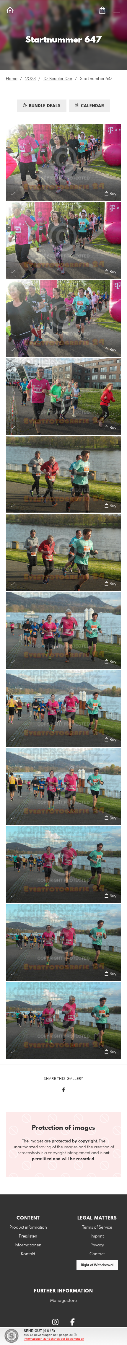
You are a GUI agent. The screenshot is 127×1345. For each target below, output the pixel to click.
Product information (28, 1227)
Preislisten (28, 1236)
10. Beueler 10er (57, 79)
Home (11, 79)
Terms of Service (97, 1227)
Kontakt (28, 1254)
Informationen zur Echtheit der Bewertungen (54, 1338)
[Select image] (13, 193)
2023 (30, 79)
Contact (97, 1254)
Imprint (97, 1236)
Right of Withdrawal (97, 1265)
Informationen (28, 1245)
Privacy (97, 1245)
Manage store (63, 1301)
